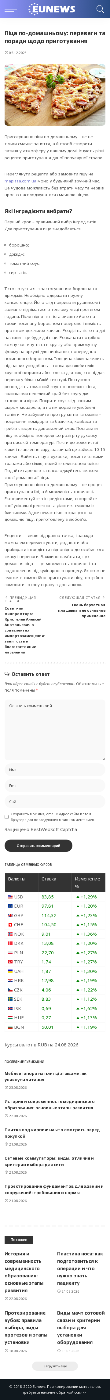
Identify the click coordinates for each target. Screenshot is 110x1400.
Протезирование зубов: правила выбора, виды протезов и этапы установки (26, 1327)
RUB (42, 1045)
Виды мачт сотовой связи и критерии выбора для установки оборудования (81, 1327)
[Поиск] (99, 9)
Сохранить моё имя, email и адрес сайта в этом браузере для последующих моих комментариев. (53, 817)
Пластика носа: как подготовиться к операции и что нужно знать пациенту (80, 1268)
